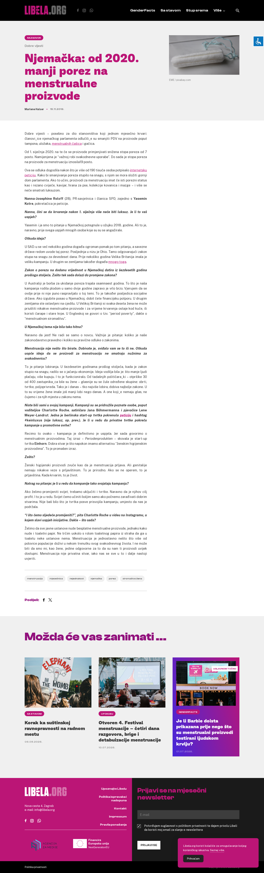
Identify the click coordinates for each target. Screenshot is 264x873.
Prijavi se (149, 845)
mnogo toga (117, 262)
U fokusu (107, 714)
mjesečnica (56, 578)
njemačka (96, 578)
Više (217, 10)
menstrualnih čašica (67, 144)
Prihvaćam (193, 858)
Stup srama (197, 10)
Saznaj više (217, 850)
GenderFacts (142, 10)
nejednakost (77, 578)
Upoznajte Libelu (114, 788)
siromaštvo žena (132, 578)
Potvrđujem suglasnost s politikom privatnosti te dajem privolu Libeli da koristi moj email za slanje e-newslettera (190, 828)
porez (112, 578)
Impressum (118, 816)
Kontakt (120, 808)
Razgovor (34, 38)
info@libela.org (44, 810)
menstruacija (35, 578)
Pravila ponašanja (113, 824)
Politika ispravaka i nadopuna (113, 798)
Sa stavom (171, 10)
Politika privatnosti (36, 867)
